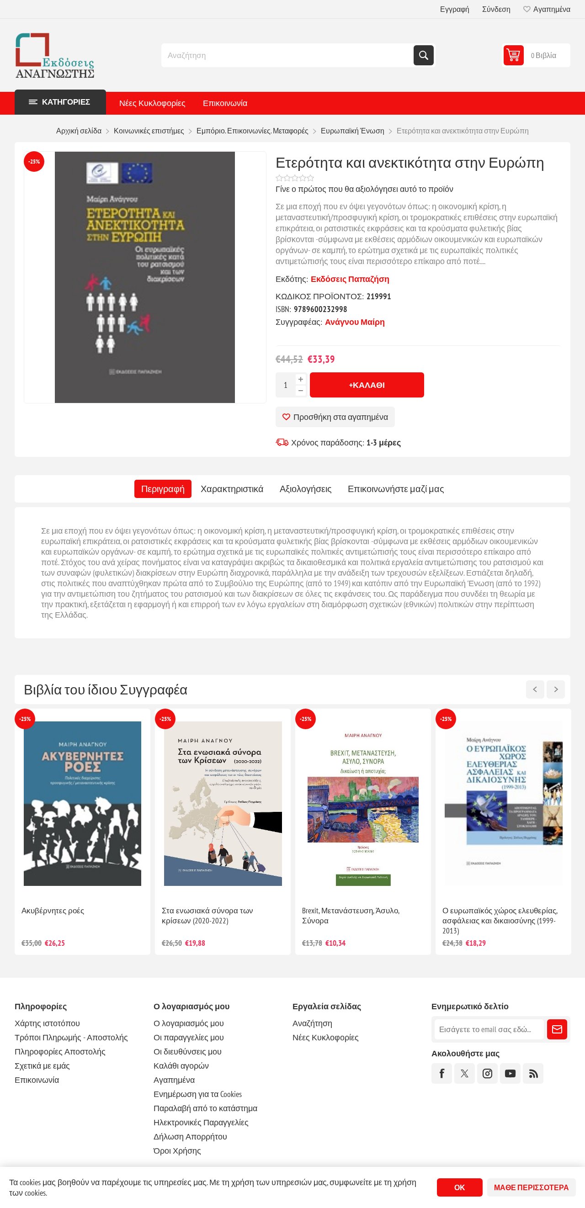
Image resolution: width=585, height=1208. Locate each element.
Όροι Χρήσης (177, 1150)
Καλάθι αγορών (181, 1065)
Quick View (62, 884)
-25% (34, 161)
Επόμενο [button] (556, 689)
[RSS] (533, 1073)
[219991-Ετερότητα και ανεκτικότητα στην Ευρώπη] (145, 277)
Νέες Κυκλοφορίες (152, 103)
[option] (82, 832)
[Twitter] (464, 1073)
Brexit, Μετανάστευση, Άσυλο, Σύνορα (490, 916)
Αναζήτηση (424, 55)
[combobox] (288, 55)
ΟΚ (459, 1187)
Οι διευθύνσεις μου (188, 1051)
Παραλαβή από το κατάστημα (205, 1108)
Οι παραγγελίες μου (189, 1037)
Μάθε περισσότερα (531, 1187)
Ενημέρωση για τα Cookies (198, 1094)
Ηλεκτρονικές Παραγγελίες (201, 1122)
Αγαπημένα (174, 1080)
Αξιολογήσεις (306, 489)
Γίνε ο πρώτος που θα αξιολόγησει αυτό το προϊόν (364, 189)
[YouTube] (510, 1073)
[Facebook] (441, 1073)
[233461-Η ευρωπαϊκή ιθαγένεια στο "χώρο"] (82, 804)
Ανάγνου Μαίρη (355, 322)
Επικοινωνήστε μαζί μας (396, 489)
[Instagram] (487, 1073)
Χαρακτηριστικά (232, 489)
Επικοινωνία (225, 103)
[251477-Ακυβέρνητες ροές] (223, 804)
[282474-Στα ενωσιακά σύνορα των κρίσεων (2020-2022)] (363, 804)
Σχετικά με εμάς (42, 1065)
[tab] (162, 489)
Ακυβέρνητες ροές (193, 911)
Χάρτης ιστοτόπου (47, 1023)
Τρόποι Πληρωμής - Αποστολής (71, 1037)
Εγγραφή (454, 9)
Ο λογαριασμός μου (189, 1023)
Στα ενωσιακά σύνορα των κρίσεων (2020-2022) (348, 916)
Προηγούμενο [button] (535, 689)
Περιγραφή (163, 489)
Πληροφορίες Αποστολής (60, 1051)
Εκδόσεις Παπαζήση (350, 279)
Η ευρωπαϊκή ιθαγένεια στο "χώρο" (80, 911)
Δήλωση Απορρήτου (190, 1136)
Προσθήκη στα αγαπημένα (340, 417)
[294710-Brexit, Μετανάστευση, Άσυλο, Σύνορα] (503, 804)
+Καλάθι (367, 385)
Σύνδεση (496, 9)
